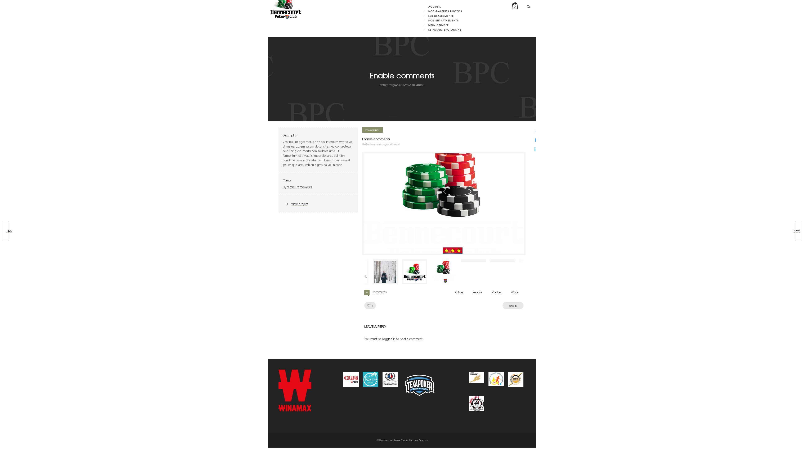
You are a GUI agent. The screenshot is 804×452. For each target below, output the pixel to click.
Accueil (434, 6)
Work (514, 292)
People (477, 292)
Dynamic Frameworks (297, 187)
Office (459, 292)
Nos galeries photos (445, 11)
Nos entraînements (443, 20)
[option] (444, 203)
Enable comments (376, 139)
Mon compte (438, 25)
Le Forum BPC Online (444, 29)
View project (299, 204)
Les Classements (441, 15)
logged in (389, 339)
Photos (496, 292)
